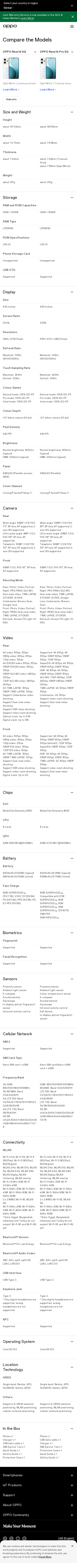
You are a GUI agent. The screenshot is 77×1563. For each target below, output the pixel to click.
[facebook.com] (5, 1538)
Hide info (11, 99)
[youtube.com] (18, 1538)
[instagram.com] (24, 1538)
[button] (72, 17)
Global (7, 7)
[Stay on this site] (72, 5)
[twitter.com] (11, 1538)
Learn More (10, 89)
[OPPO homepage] (10, 26)
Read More (45, 1557)
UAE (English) (66, 1538)
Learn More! (27, 18)
